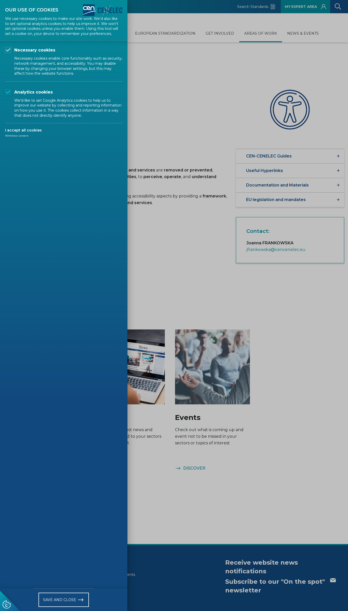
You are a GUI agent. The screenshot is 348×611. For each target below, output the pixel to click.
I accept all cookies (23, 130)
